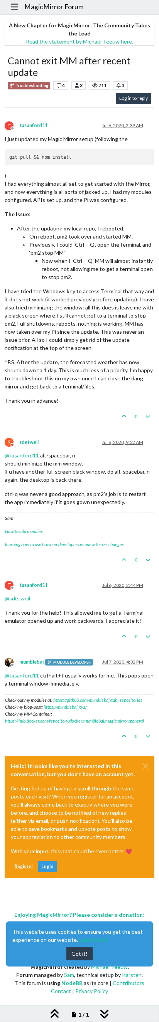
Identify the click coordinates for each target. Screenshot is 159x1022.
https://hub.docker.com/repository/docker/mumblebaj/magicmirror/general (74, 721)
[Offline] (12, 662)
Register (23, 866)
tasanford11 (33, 125)
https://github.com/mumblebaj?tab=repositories (97, 700)
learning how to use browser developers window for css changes (64, 544)
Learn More (93, 939)
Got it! (79, 953)
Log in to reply (133, 98)
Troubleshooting (31, 85)
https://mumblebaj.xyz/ (65, 707)
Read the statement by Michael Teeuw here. (79, 41)
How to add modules (24, 531)
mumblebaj (31, 662)
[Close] (145, 766)
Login (47, 866)
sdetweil (29, 442)
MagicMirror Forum (54, 7)
